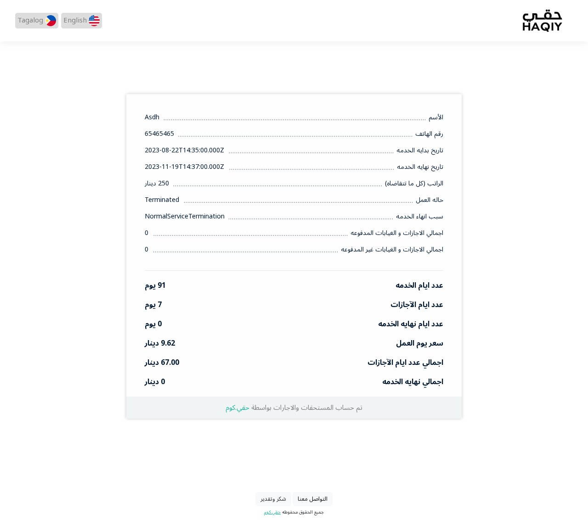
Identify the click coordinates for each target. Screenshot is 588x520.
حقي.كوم (237, 408)
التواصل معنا (313, 499)
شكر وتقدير (273, 499)
